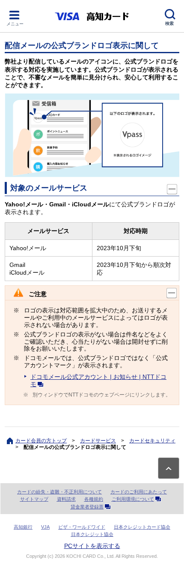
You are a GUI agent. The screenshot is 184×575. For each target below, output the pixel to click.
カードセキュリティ (152, 441)
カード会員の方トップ (41, 441)
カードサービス (98, 441)
